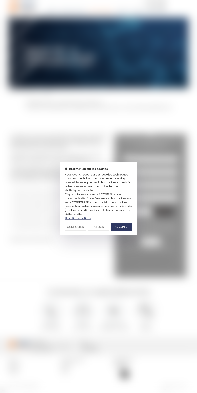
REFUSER (98, 227)
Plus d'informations (78, 218)
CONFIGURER (75, 227)
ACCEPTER (122, 227)
